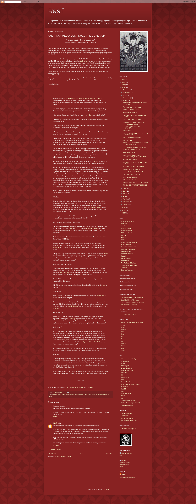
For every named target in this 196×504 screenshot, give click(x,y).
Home (81, 453)
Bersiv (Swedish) (126, 230)
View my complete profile (127, 477)
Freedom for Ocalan (127, 370)
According (72, 319)
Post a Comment (56, 449)
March (125, 199)
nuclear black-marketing (60, 394)
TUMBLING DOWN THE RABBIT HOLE (135, 185)
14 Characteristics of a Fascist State (132, 297)
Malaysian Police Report (93, 207)
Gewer (123, 339)
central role (100, 296)
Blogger (106, 489)
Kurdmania (124, 386)
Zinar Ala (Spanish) (127, 270)
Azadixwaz (124, 226)
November (126, 92)
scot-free (56, 308)
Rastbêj (123, 256)
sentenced (56, 247)
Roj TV (123, 398)
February (126, 201)
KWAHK (123, 389)
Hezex (123, 341)
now (104, 285)
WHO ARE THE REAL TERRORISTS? (134, 122)
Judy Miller (83, 61)
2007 (123, 207)
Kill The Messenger (127, 418)
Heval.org (124, 373)
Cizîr (122, 332)
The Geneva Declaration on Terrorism (132, 302)
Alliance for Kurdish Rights (129, 359)
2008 (123, 87)
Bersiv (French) (126, 228)
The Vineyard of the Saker (129, 265)
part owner (100, 237)
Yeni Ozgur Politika (127, 405)
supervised (63, 302)
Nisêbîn (123, 343)
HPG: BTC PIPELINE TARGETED (133, 172)
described (95, 161)
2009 (123, 85)
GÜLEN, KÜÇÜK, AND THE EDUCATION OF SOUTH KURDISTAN (131, 126)
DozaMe (123, 235)
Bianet (123, 363)
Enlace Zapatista (126, 368)
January (126, 204)
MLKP (123, 391)
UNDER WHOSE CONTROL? (132, 174)
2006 (123, 210)
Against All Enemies (127, 221)
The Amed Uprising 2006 (129, 429)
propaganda (70, 394)
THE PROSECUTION (129, 180)
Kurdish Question (126, 244)
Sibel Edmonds (79, 394)
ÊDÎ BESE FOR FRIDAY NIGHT (132, 107)
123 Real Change (126, 413)
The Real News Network (128, 400)
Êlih (122, 334)
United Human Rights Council (130, 403)
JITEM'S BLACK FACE (130, 112)
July (124, 188)
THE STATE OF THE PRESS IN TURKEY (135, 182)
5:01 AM (55, 417)
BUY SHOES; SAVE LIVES (131, 159)
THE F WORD (127, 130)
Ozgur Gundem (126, 393)
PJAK (123, 396)
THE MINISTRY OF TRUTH (131, 169)
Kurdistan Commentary (128, 249)
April (124, 196)
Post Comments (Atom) (63, 456)
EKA (70, 228)
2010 (123, 82)
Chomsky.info (125, 366)
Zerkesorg (124, 267)
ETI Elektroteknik (92, 228)
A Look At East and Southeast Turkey (132, 322)
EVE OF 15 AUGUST (129, 152)
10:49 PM (56, 445)
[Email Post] (67, 392)
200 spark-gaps (65, 272)
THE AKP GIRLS (128, 140)
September (126, 98)
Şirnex (123, 350)
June (125, 191)
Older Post (109, 453)
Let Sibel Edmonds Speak (129, 420)
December (126, 90)
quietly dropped (73, 306)
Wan (122, 348)
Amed (123, 325)
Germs (91, 115)
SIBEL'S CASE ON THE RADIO (132, 119)
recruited (91, 203)
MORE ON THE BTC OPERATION (133, 166)
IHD (122, 375)
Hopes (123, 240)
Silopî (123, 346)
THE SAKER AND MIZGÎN (129, 314)
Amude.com (125, 361)
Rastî (56, 11)
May (124, 194)
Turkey (85, 394)
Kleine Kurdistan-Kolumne (129, 242)
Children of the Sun (127, 233)
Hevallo (123, 237)
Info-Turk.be (125, 377)
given (82, 321)
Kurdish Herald (126, 382)
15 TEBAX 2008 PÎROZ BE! (131, 150)
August (125, 100)
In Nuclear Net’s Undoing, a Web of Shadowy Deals (83, 98)
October (125, 95)
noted (106, 253)
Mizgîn (55, 423)
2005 (123, 213)
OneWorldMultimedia (127, 254)
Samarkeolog (125, 261)
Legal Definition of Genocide (130, 300)
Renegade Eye (126, 258)
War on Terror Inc (93, 394)
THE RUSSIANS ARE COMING (132, 137)
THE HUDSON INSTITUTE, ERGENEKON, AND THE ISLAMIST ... (135, 156)
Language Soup (126, 251)
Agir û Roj (124, 224)
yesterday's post (74, 78)
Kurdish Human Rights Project (130, 384)
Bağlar (123, 327)
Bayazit (123, 330)
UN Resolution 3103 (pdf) (129, 305)
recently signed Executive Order (90, 342)
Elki (122, 336)
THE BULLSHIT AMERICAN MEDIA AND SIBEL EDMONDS (135, 143)
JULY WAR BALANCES (130, 177)
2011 (123, 79)
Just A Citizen (125, 416)
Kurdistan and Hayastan (128, 247)
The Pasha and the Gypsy (129, 263)
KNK (122, 379)
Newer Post (52, 453)
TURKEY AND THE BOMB (131, 110)
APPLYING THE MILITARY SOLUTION (134, 147)
